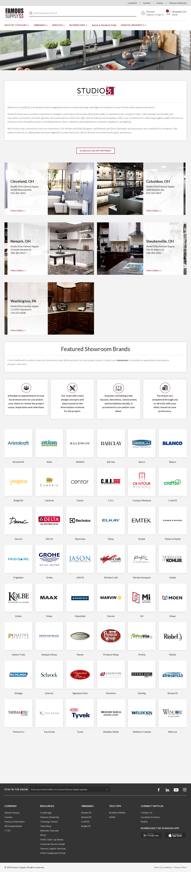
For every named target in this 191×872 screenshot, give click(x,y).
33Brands (40, 25)
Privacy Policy (180, 867)
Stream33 (86, 812)
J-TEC (7, 830)
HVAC (112, 817)
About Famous (12, 812)
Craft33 (85, 821)
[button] (92, 66)
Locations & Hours (150, 817)
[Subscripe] (105, 789)
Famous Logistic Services (53, 848)
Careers (147, 3)
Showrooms (77, 25)
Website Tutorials (49, 830)
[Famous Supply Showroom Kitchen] (95, 50)
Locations (132, 3)
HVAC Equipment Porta (52, 852)
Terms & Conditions (163, 867)
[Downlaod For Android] (151, 835)
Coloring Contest (49, 821)
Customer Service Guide (52, 844)
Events (160, 3)
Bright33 (85, 826)
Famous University (178, 3)
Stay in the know (16, 789)
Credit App (45, 812)
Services (57, 25)
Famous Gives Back (14, 821)
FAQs (43, 835)
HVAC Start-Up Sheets (52, 839)
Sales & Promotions (104, 25)
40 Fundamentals (13, 826)
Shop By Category (15, 25)
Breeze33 (86, 817)
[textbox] (83, 13)
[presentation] (4, 50)
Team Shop (45, 826)
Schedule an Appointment (95, 150)
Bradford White (117, 812)
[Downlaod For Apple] (175, 835)
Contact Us (146, 812)
